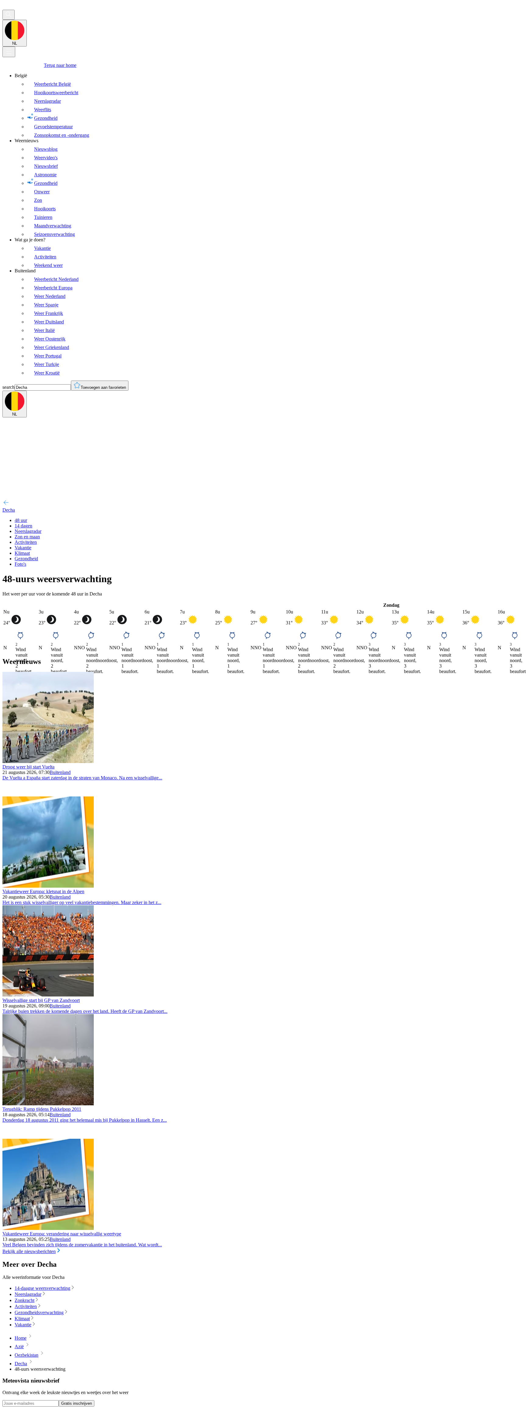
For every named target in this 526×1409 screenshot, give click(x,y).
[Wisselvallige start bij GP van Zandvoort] (48, 994)
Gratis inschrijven (76, 1403)
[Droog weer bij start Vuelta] (48, 761)
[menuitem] (269, 105)
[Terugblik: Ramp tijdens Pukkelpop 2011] (48, 1103)
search (8, 387)
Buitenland (60, 772)
